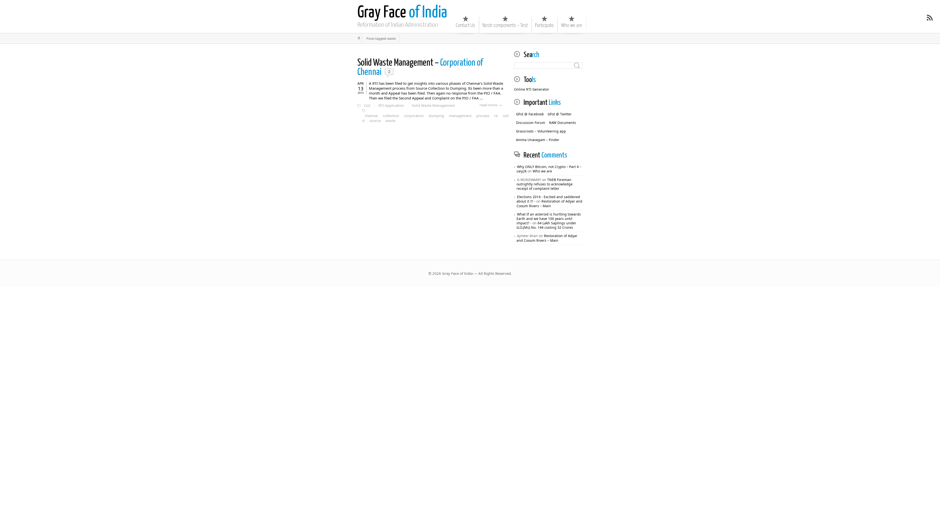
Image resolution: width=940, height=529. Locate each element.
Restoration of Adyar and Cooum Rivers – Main (549, 203)
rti (496, 115)
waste (390, 120)
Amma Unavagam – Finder (537, 139)
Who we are (571, 25)
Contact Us (465, 25)
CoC (367, 105)
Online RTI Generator (531, 89)
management (460, 115)
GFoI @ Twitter (560, 114)
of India (402, 13)
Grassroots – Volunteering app (541, 131)
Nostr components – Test (505, 25)
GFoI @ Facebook (530, 114)
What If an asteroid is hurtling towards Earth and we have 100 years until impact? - (549, 218)
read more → (491, 104)
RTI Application (391, 105)
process (482, 115)
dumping (436, 115)
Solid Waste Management (433, 105)
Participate (544, 25)
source (375, 120)
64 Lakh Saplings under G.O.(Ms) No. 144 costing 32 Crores (546, 225)
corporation (414, 115)
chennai (371, 115)
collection (391, 115)
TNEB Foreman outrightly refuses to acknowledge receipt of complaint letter (545, 184)
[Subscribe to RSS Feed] (930, 18)
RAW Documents (562, 122)
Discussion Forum (530, 122)
